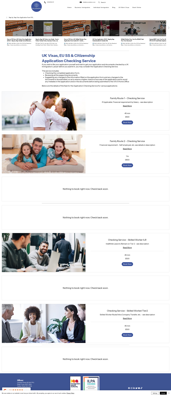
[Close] (169, 393)
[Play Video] (19, 28)
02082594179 (50, 2)
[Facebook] (129, 388)
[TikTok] (141, 388)
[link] (127, 98)
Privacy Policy (70, 393)
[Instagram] (131, 388)
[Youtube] (139, 388)
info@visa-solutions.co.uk (89, 2)
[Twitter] (136, 388)
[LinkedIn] (134, 388)
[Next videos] (168, 28)
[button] (82, 7)
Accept (163, 393)
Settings (155, 393)
